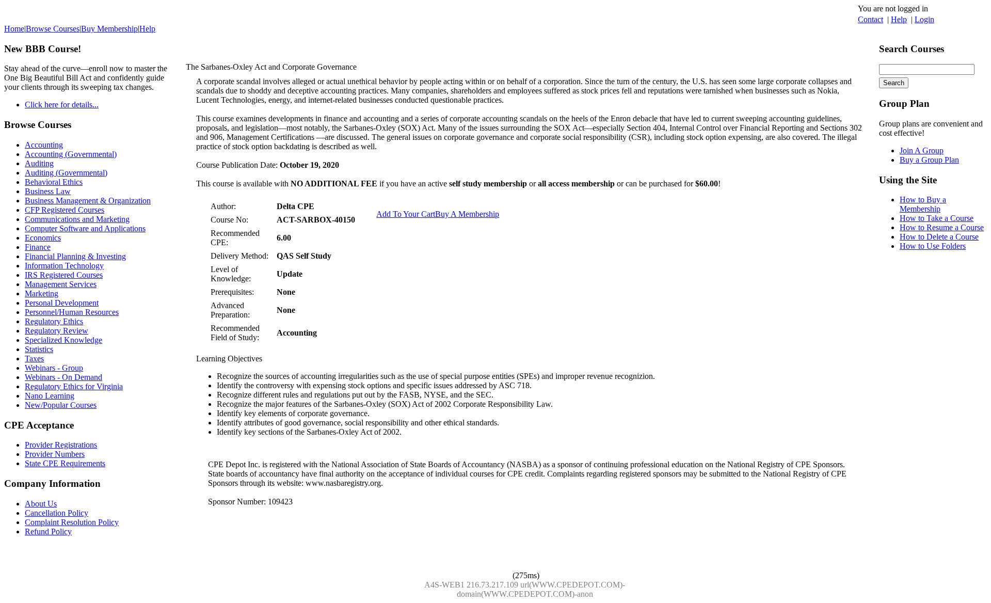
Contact (870, 19)
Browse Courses (52, 28)
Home (14, 28)
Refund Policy (48, 531)
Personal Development (62, 302)
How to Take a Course (936, 218)
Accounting (44, 144)
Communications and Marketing (77, 219)
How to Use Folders (933, 246)
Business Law (48, 191)
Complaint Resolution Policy (72, 522)
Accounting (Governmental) (71, 154)
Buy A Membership (467, 214)
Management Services (61, 284)
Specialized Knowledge (63, 340)
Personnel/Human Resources (72, 312)
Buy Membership (109, 28)
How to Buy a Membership (923, 204)
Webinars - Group (54, 367)
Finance (38, 247)
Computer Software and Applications (85, 228)
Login (924, 19)
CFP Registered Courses (64, 209)
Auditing (39, 163)
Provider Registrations (61, 444)
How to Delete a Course (939, 236)
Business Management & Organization (88, 200)
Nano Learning (49, 395)
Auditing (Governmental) (66, 172)
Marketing (41, 293)
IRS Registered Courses (64, 275)
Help (899, 19)
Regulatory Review (56, 330)
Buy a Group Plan (929, 159)
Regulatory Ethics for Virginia (74, 386)
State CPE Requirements (65, 463)
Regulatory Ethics (54, 321)
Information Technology (64, 265)
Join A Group (922, 150)
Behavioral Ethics (54, 182)
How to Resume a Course (942, 227)
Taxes (34, 358)
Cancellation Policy (56, 513)
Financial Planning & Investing (75, 256)
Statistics (39, 349)
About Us (41, 503)
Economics (43, 237)
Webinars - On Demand (63, 377)
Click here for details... (62, 104)
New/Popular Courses (61, 405)
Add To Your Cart (405, 214)
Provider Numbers (55, 454)
